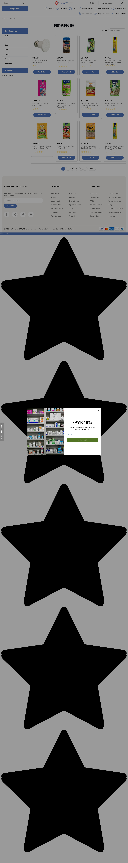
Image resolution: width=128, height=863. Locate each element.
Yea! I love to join (82, 440)
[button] (2, 432)
